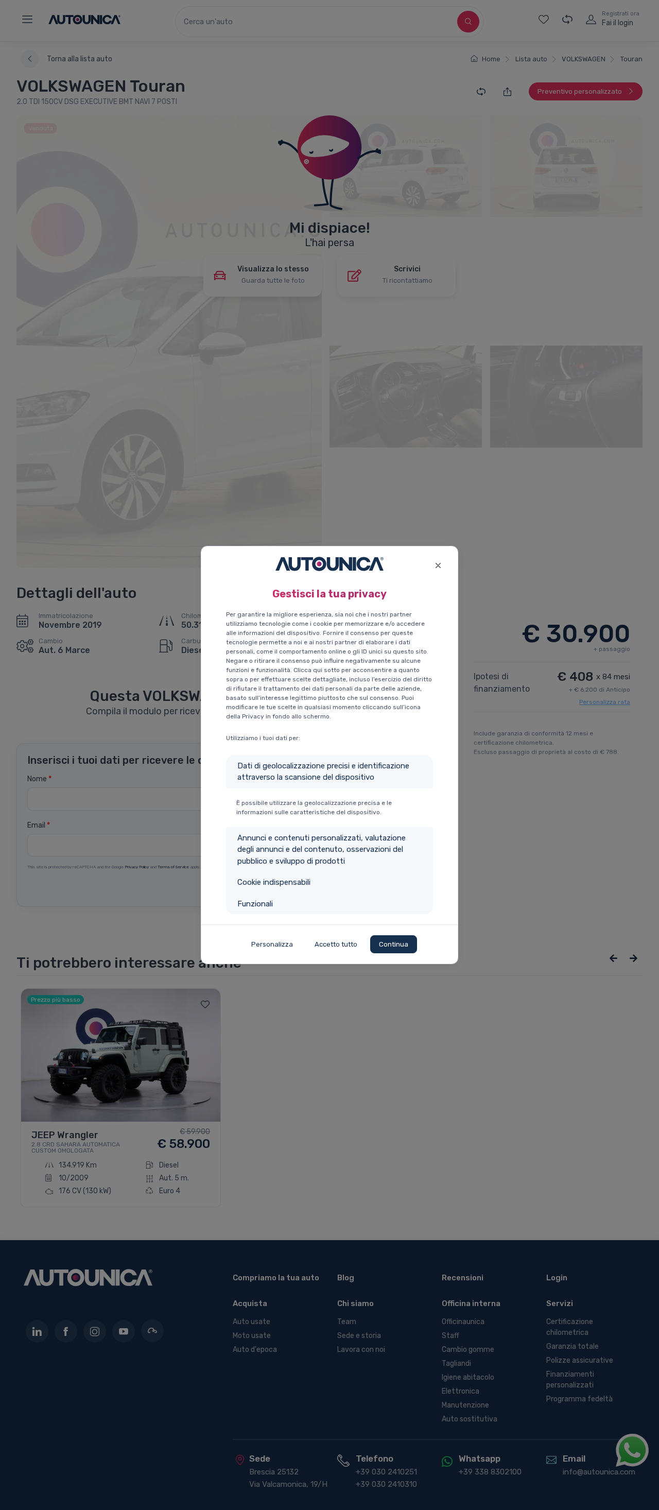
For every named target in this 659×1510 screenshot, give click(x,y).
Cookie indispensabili (273, 882)
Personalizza (272, 944)
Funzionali (255, 903)
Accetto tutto (336, 944)
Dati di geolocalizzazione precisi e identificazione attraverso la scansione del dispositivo (323, 771)
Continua (393, 944)
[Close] (437, 564)
